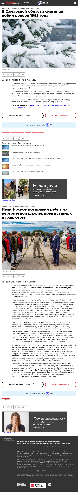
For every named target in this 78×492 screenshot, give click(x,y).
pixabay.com (6, 69)
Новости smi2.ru (8, 200)
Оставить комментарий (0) (60, 115)
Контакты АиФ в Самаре (62, 443)
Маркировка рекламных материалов (29, 446)
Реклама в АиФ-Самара (52, 441)
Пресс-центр (38, 439)
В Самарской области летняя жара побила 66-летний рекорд (30, 165)
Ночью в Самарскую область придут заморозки (26, 152)
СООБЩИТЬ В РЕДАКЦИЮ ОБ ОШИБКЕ (54, 446)
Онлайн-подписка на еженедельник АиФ (30, 441)
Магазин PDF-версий (50, 439)
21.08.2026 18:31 (6, 206)
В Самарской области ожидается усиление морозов (27, 171)
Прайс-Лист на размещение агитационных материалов (35, 443)
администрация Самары (9, 271)
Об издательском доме (24, 439)
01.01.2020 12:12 (6, 8)
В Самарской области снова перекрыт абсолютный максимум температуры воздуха (37, 158)
